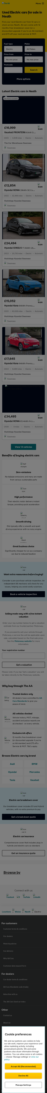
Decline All (23, 1075)
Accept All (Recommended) (23, 1066)
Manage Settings (23, 1085)
